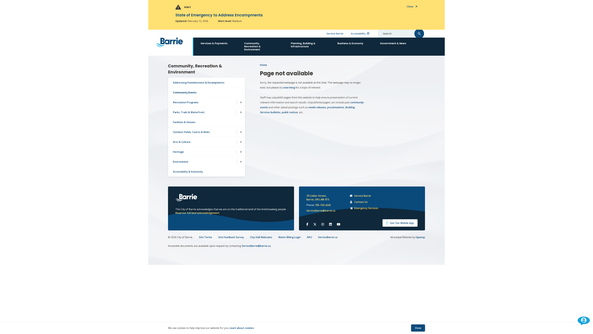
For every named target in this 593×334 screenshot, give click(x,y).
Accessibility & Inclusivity (188, 171)
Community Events (184, 92)
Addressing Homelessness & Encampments (198, 82)
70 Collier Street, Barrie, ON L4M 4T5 (317, 197)
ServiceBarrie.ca (327, 237)
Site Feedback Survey (231, 237)
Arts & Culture (181, 142)
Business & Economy (350, 43)
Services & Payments (214, 43)
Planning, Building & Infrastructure (303, 45)
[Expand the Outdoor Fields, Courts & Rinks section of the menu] (241, 132)
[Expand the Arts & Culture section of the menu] (241, 142)
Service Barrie (334, 33)
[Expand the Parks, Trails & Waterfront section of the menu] (241, 112)
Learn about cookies (241, 328)
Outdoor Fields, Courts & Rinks (191, 132)
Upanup (420, 237)
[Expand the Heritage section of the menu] (241, 152)
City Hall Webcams (261, 237)
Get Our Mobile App (402, 223)
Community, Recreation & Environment (252, 46)
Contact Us (361, 202)
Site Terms (205, 237)
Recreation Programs (185, 102)
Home (263, 65)
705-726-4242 (323, 205)
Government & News (393, 43)
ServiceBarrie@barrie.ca (318, 210)
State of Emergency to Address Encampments (219, 15)
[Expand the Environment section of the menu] (241, 162)
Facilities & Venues (184, 122)
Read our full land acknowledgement (197, 213)
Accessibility (358, 33)
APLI (309, 237)
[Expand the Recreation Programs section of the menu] (241, 102)
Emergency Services (366, 208)
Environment (180, 161)
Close (418, 328)
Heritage (178, 152)
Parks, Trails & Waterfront (189, 112)
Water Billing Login (289, 237)
